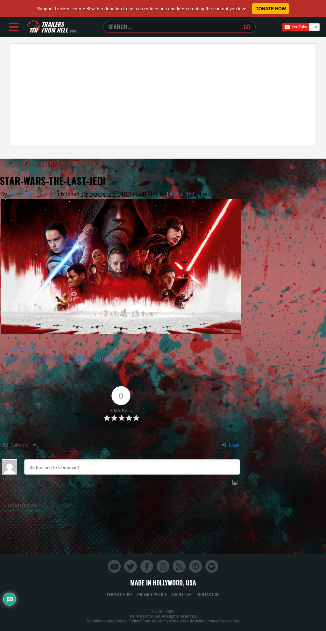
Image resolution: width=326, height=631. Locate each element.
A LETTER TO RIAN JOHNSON (48, 163)
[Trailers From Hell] (33, 26)
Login (233, 445)
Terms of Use (119, 594)
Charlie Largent (29, 194)
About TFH (181, 594)
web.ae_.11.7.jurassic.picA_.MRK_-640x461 (58, 358)
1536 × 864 (180, 194)
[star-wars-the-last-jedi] (121, 266)
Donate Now (270, 8)
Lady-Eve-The (27, 348)
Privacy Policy (152, 594)
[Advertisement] (163, 94)
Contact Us (208, 594)
